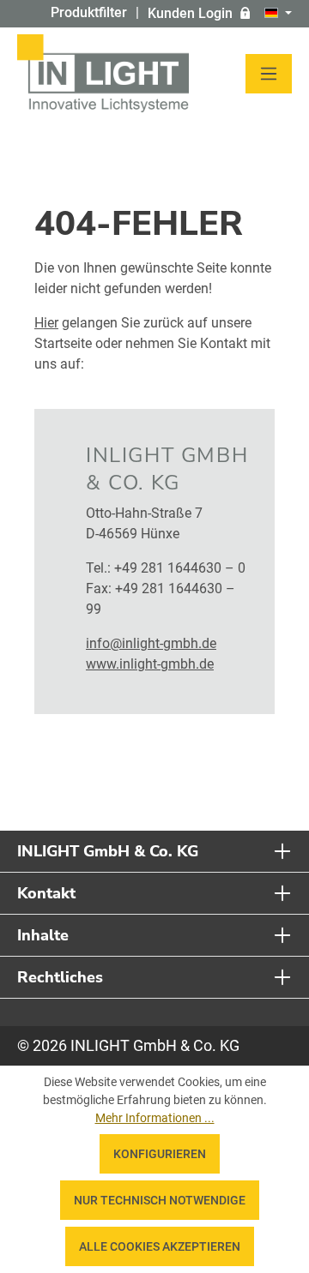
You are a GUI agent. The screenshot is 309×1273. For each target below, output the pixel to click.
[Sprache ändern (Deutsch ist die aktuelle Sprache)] (278, 13)
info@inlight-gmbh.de (151, 643)
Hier (46, 323)
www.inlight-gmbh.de (150, 664)
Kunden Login (190, 13)
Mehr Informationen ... (155, 1118)
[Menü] (268, 73)
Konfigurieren (159, 1154)
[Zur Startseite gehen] (103, 73)
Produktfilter (89, 12)
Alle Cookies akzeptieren (159, 1246)
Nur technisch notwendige (159, 1200)
